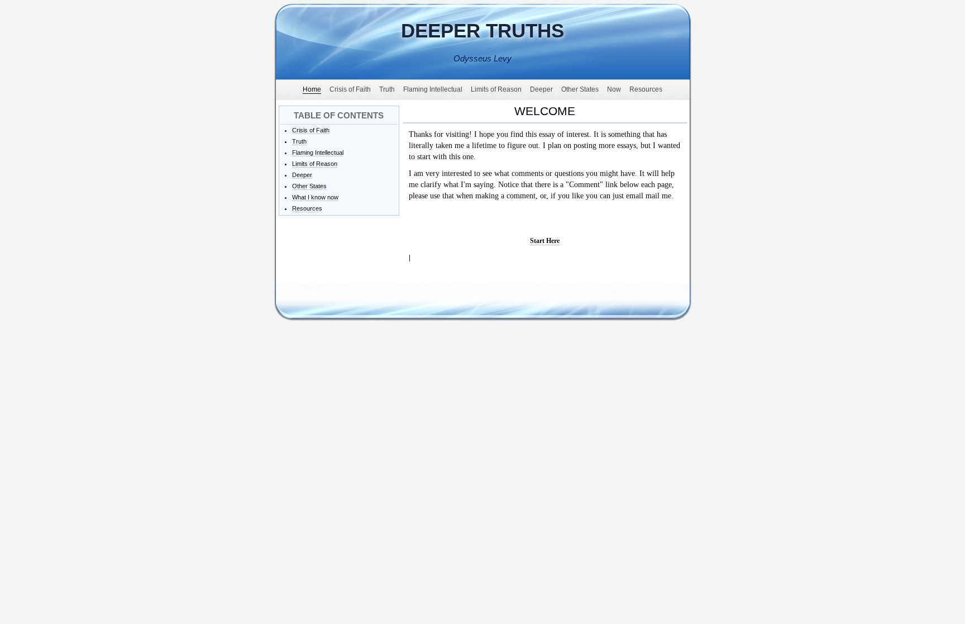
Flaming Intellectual (317, 152)
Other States (309, 186)
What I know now (315, 197)
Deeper (302, 175)
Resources (307, 208)
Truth (299, 141)
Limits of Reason (314, 163)
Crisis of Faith (310, 130)
